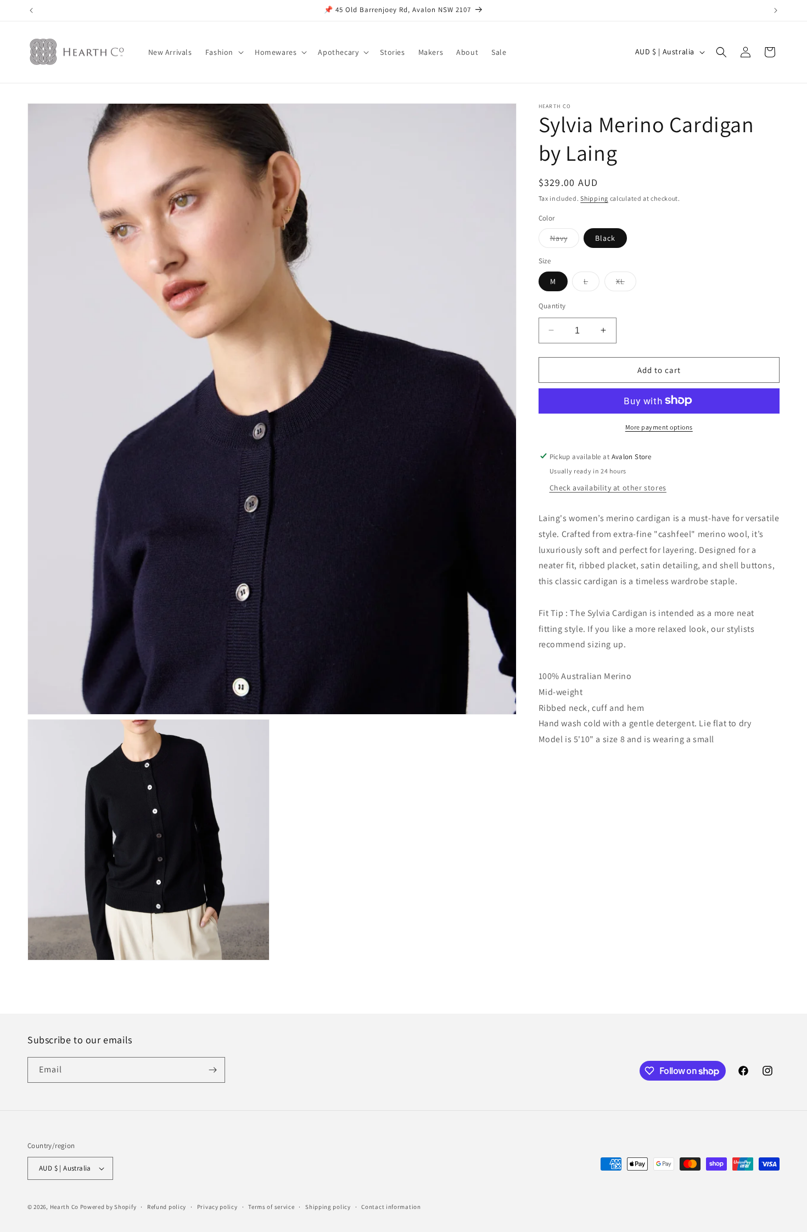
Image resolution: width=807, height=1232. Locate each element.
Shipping (594, 198)
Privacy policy (217, 1206)
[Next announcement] (776, 10)
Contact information (391, 1206)
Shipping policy (328, 1206)
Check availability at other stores (608, 487)
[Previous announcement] (31, 10)
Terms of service (271, 1206)
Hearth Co (64, 1207)
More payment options (659, 426)
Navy (564, 239)
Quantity (552, 305)
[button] (223, 52)
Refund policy (166, 1206)
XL (626, 283)
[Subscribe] (212, 1070)
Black (605, 237)
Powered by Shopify (108, 1207)
